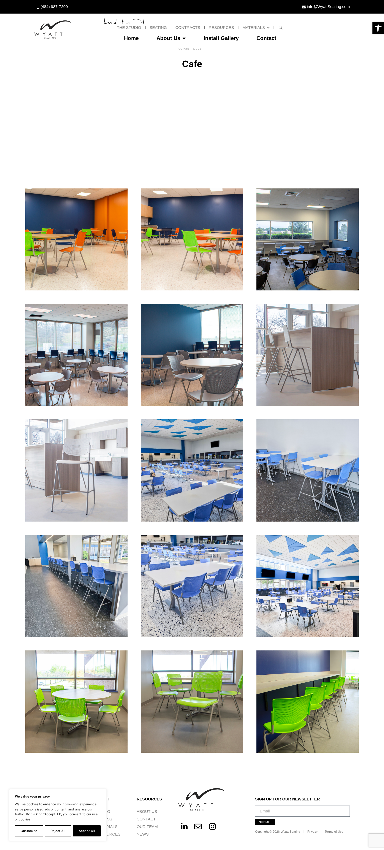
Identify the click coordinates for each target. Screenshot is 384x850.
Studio (102, 811)
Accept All (87, 831)
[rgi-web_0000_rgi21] (192, 355)
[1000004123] (307, 470)
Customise (29, 831)
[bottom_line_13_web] (76, 701)
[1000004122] (192, 586)
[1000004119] (76, 586)
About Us (168, 38)
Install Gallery (221, 38)
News (143, 834)
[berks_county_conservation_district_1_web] (307, 355)
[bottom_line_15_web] (307, 701)
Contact (266, 38)
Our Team (147, 826)
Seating (158, 27)
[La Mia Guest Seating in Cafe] (76, 239)
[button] (378, 28)
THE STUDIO (129, 27)
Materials (253, 27)
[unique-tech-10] (307, 239)
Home (131, 38)
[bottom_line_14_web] (192, 701)
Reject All (58, 831)
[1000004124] (307, 586)
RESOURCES (221, 27)
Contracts (187, 27)
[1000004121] (192, 470)
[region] (58, 815)
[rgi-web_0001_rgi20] (76, 355)
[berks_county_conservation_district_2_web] (76, 470)
